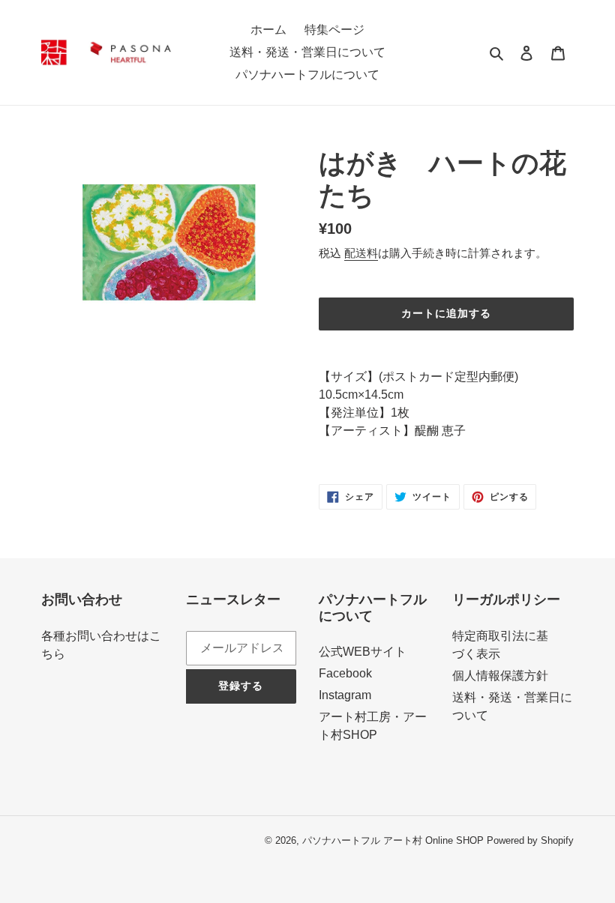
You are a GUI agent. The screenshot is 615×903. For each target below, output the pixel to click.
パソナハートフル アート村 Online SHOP (393, 840)
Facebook (345, 673)
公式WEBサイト (362, 651)
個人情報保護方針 (500, 675)
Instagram (345, 695)
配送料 (361, 253)
